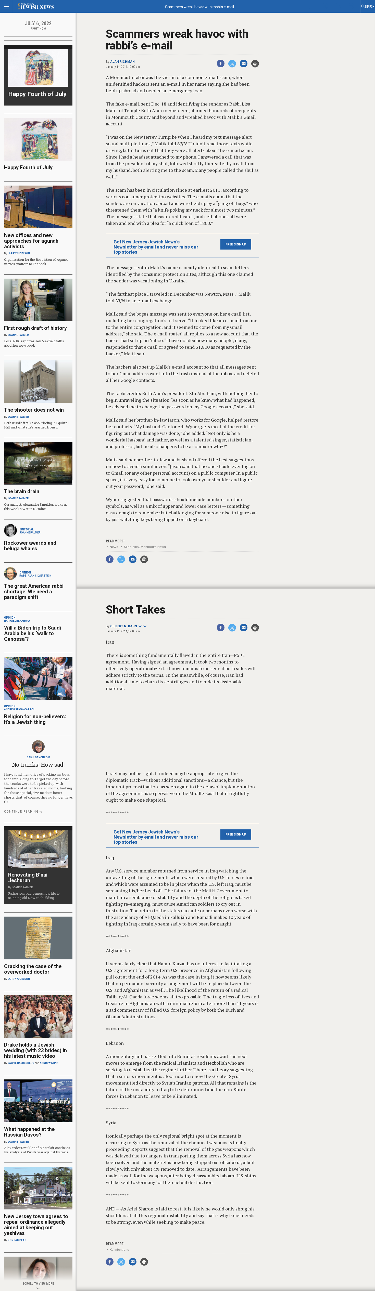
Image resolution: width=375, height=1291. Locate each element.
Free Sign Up (236, 244)
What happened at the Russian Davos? (29, 1132)
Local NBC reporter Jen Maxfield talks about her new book (34, 343)
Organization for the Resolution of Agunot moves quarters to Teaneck (36, 261)
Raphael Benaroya (17, 620)
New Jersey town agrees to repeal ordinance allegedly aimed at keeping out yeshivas (36, 1224)
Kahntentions (119, 1249)
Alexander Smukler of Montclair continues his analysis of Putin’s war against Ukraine (37, 1149)
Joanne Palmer (18, 335)
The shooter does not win (34, 410)
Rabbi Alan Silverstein (35, 575)
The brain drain (21, 491)
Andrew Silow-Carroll (20, 709)
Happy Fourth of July (37, 94)
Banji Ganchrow (38, 757)
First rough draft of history (35, 328)
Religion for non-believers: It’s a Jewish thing (35, 719)
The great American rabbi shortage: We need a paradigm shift (34, 591)
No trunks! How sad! (38, 764)
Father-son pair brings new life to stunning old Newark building (34, 895)
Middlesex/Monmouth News (145, 547)
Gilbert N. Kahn (123, 626)
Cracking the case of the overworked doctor (32, 969)
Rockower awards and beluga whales (30, 546)
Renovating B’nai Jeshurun (27, 877)
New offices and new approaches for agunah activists (31, 241)
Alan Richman (122, 61)
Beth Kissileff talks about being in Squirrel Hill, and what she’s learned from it (36, 425)
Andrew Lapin (49, 1063)
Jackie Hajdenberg (21, 1063)
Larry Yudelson (19, 253)
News (114, 547)
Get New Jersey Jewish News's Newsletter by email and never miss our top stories (156, 247)
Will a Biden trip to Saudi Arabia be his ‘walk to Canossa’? (32, 633)
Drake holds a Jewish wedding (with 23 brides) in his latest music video (35, 1050)
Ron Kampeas (17, 1240)
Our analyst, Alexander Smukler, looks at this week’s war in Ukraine (35, 506)
